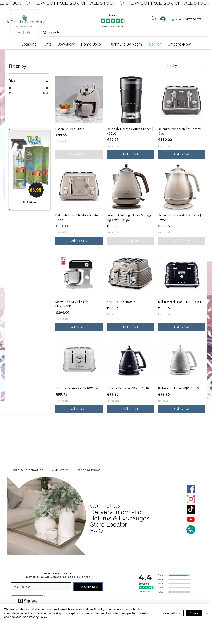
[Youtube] (191, 519)
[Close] (207, 613)
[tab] (27, 470)
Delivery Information (117, 512)
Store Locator (108, 524)
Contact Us (105, 505)
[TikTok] (191, 509)
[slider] (10, 87)
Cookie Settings (170, 613)
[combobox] (184, 66)
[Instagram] (191, 499)
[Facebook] (191, 489)
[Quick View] (79, 99)
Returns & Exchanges (120, 518)
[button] (153, 19)
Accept (194, 613)
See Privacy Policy (35, 617)
